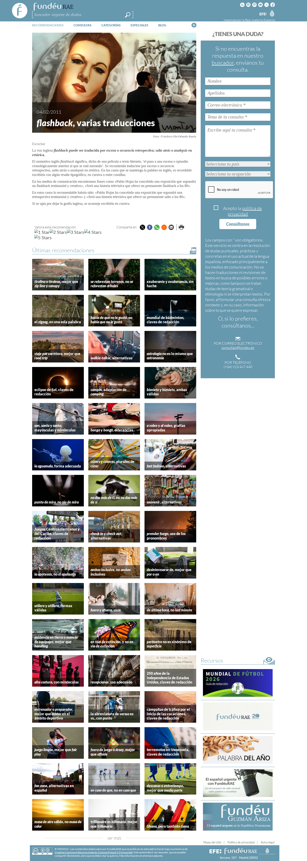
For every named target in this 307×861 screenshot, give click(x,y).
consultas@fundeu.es (237, 347)
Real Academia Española (260, 20)
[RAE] (272, 13)
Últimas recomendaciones (63, 250)
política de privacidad (245, 211)
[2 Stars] (58, 232)
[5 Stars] (43, 237)
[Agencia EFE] (263, 14)
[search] (127, 14)
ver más (114, 838)
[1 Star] (42, 232)
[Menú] (193, 25)
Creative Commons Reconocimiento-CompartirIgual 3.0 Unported (94, 852)
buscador (223, 62)
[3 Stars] (75, 232)
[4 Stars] (93, 232)
